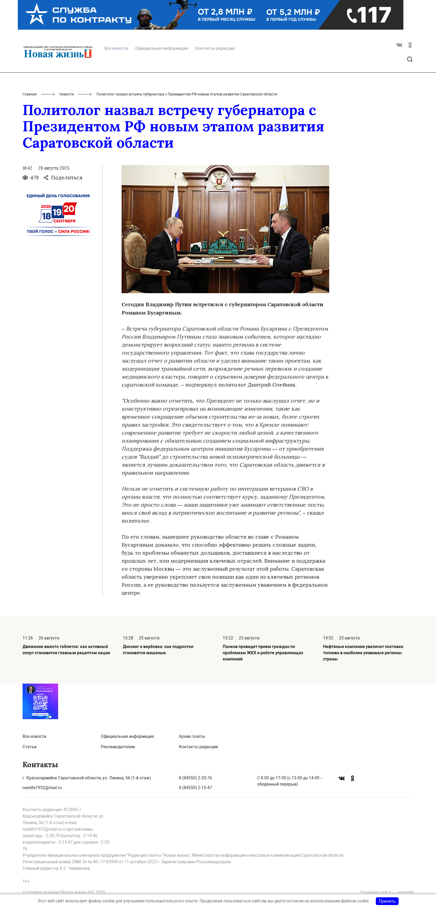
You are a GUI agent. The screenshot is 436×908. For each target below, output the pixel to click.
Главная (30, 94)
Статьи (29, 746)
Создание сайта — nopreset (386, 892)
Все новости (34, 736)
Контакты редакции (215, 48)
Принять (387, 901)
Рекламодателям (118, 746)
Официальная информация (161, 48)
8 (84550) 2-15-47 (195, 787)
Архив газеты (192, 736)
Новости (66, 94)
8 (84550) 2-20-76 (195, 777)
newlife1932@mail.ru (42, 787)
